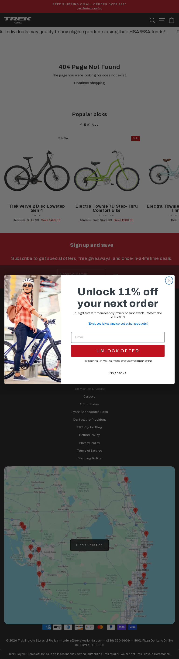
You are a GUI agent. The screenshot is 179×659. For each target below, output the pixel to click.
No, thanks (117, 373)
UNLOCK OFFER (117, 350)
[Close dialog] (169, 280)
